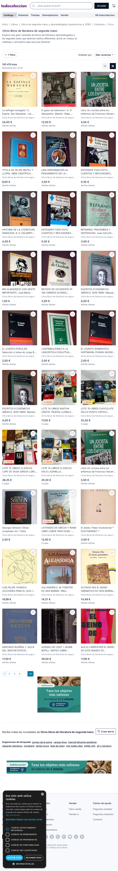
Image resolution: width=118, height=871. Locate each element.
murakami (29, 745)
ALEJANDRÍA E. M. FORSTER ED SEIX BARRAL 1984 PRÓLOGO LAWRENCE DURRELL (57, 589)
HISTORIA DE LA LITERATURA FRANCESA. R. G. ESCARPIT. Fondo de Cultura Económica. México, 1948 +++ (18, 231)
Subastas (23, 15)
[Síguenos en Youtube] (70, 837)
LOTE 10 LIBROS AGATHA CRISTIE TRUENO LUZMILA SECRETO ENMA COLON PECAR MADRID (56, 410)
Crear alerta (107, 731)
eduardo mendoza (12, 745)
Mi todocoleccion (105, 15)
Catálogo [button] (8, 15)
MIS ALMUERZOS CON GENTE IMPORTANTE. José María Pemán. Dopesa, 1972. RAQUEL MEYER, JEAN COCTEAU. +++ (19, 291)
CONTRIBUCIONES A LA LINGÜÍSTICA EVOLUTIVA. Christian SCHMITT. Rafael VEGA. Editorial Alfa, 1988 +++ (58, 350)
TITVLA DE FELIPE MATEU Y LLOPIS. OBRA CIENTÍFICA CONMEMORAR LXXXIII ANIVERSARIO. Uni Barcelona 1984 (18, 172)
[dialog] (24, 829)
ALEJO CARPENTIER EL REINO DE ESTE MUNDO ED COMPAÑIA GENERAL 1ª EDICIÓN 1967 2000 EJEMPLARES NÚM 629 (97, 649)
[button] (24, 821)
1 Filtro (11, 54)
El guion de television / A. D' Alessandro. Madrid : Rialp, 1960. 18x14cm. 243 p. (56, 112)
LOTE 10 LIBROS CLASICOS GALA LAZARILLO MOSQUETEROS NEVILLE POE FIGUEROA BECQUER (57, 470)
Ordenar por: (85, 54)
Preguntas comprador (103, 814)
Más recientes (104, 54)
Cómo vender (75, 809)
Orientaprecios (50, 15)
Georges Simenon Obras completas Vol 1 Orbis (15, 529)
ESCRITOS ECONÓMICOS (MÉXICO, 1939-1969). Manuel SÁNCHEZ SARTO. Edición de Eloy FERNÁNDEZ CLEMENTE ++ (97, 291)
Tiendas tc (74, 814)
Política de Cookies (58, 847)
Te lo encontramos (48, 830)
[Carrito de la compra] (114, 6)
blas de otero (57, 745)
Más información (13, 815)
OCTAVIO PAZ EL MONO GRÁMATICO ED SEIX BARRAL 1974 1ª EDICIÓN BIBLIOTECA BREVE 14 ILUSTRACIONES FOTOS (97, 589)
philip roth (89, 745)
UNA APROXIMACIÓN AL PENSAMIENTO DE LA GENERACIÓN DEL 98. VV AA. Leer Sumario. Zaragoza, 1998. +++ (58, 172)
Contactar (97, 819)
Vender (64, 15)
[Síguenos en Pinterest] (64, 837)
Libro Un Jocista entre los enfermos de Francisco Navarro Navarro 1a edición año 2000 (98, 112)
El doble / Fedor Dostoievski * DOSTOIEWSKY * (97, 529)
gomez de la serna (42, 742)
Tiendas (35, 15)
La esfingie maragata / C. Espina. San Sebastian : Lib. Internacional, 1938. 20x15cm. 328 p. (18, 112)
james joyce (42, 745)
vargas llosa (60, 742)
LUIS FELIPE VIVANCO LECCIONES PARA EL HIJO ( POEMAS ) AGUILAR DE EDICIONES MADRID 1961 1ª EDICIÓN (17, 589)
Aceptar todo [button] (14, 857)
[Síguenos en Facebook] (52, 837)
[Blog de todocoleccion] (82, 837)
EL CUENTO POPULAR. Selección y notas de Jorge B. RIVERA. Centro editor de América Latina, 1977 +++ (18, 350)
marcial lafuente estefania (82, 742)
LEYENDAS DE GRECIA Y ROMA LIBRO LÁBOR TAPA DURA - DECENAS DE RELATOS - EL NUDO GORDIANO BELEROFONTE (58, 529)
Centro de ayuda (102, 803)
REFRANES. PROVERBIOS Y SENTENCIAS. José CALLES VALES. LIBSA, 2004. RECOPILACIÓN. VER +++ (96, 231)
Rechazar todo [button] (33, 857)
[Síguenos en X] (58, 837)
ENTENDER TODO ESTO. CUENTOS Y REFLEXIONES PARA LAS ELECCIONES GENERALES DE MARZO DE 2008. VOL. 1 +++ (96, 172)
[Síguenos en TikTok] (76, 837)
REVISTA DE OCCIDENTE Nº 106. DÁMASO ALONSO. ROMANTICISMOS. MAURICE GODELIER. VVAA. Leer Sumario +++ (58, 291)
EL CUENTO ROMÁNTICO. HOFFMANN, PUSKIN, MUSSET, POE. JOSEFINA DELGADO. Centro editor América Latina (98, 350)
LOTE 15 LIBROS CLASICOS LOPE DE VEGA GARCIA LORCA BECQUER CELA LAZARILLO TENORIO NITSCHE (19, 470)
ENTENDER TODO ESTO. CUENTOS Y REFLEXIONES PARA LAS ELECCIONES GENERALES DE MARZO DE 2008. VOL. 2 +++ (56, 231)
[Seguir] (33, 75)
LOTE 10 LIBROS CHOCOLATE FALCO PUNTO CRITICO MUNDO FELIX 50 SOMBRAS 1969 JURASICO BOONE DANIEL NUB (97, 410)
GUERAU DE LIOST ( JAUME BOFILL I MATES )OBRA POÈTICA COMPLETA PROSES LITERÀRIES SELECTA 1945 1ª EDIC (57, 649)
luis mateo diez (74, 745)
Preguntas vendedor (102, 809)
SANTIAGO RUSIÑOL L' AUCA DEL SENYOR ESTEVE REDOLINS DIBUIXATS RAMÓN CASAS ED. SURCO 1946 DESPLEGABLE (18, 649)
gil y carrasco (104, 745)
